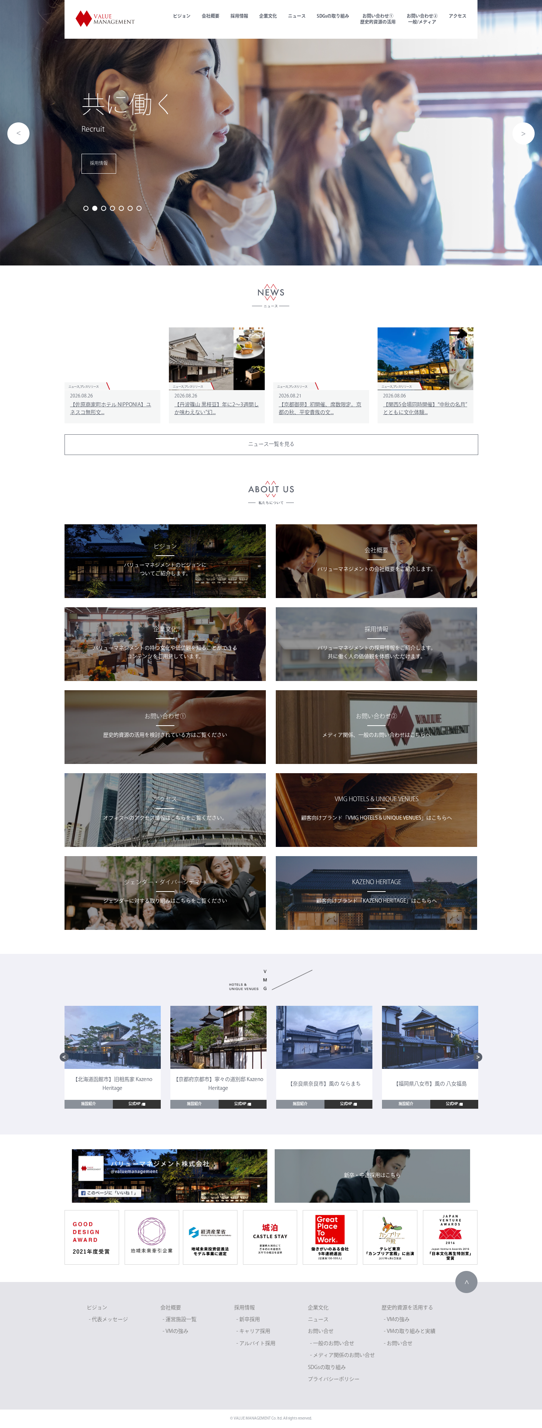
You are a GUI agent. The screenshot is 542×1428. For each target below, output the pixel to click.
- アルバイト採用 (255, 1344)
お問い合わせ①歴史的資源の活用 (378, 19)
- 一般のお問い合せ (332, 1344)
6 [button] (130, 208)
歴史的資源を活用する (407, 1308)
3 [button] (103, 208)
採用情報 (239, 16)
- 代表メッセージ (108, 1320)
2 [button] (94, 208)
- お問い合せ (398, 1344)
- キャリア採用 (253, 1331)
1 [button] (85, 208)
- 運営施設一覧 (180, 1320)
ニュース (297, 16)
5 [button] (121, 208)
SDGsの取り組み (333, 16)
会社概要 (210, 16)
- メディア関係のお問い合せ (342, 1355)
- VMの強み (175, 1331)
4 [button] (112, 208)
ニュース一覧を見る (271, 444)
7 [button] (139, 208)
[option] (271, 132)
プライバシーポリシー (333, 1379)
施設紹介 (88, 1104)
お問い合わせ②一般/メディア (422, 19)
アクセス (457, 16)
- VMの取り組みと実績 (409, 1331)
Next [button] (524, 133)
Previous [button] (18, 133)
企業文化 (268, 16)
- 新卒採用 (248, 1320)
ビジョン (182, 16)
